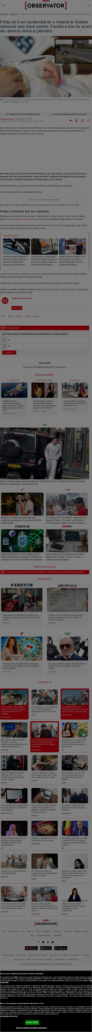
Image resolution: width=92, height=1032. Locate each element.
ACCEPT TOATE (32, 1022)
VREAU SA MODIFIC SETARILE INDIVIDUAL (31, 1028)
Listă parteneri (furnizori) (9, 1016)
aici (24, 993)
